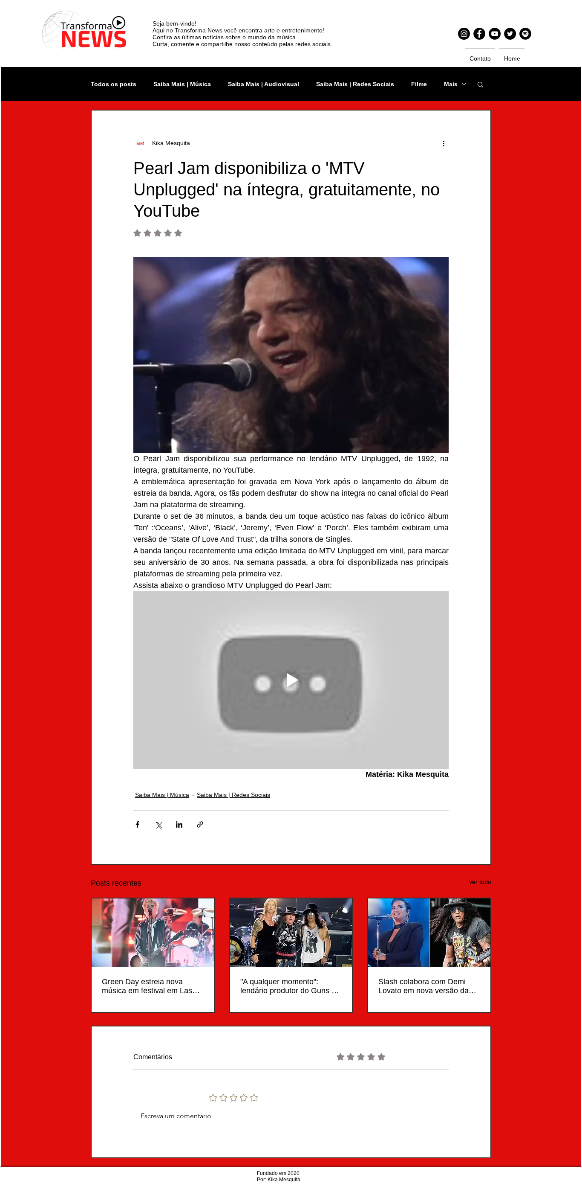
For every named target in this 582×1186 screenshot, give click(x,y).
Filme (419, 84)
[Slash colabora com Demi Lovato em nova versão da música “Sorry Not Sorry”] (429, 932)
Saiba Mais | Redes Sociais (355, 84)
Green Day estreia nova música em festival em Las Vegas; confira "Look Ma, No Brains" (150, 986)
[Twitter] (510, 34)
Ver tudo (480, 881)
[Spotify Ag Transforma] (525, 34)
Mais (451, 84)
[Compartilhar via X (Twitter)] (158, 824)
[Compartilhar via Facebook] (137, 824)
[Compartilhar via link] (200, 824)
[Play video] (291, 680)
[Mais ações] (443, 143)
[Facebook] (479, 34)
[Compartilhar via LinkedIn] (179, 824)
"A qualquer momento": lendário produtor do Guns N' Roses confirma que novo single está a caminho (289, 986)
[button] (480, 84)
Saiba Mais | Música (182, 84)
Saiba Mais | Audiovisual (263, 84)
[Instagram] (464, 34)
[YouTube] (495, 34)
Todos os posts (113, 84)
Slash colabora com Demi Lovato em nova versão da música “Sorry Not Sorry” (423, 986)
